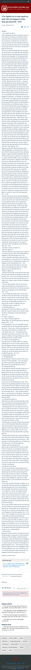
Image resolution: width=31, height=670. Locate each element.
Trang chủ (9, 663)
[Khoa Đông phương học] (15, 8)
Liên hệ (22, 663)
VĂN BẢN (22, 647)
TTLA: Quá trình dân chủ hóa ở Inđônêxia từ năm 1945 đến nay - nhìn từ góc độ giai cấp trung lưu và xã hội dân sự (15, 628)
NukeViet (9, 668)
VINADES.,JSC (20, 668)
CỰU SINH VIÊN (5, 644)
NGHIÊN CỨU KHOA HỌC (15, 641)
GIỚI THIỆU (4, 638)
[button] (27, 563)
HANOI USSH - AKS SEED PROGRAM (9, 647)
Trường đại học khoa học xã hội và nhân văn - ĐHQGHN (14, 1)
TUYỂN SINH (4, 641)
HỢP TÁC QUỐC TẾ (15, 644)
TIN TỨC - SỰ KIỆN (13, 638)
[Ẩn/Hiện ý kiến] (13, 588)
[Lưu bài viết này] (28, 27)
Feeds (18, 663)
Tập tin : (14, 565)
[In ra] (25, 27)
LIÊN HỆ (10, 650)
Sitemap (14, 663)
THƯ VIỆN (4, 650)
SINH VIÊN (25, 641)
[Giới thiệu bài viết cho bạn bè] (22, 27)
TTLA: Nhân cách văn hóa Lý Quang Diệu (13, 619)
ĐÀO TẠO (21, 638)
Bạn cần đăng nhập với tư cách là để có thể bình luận (15, 593)
